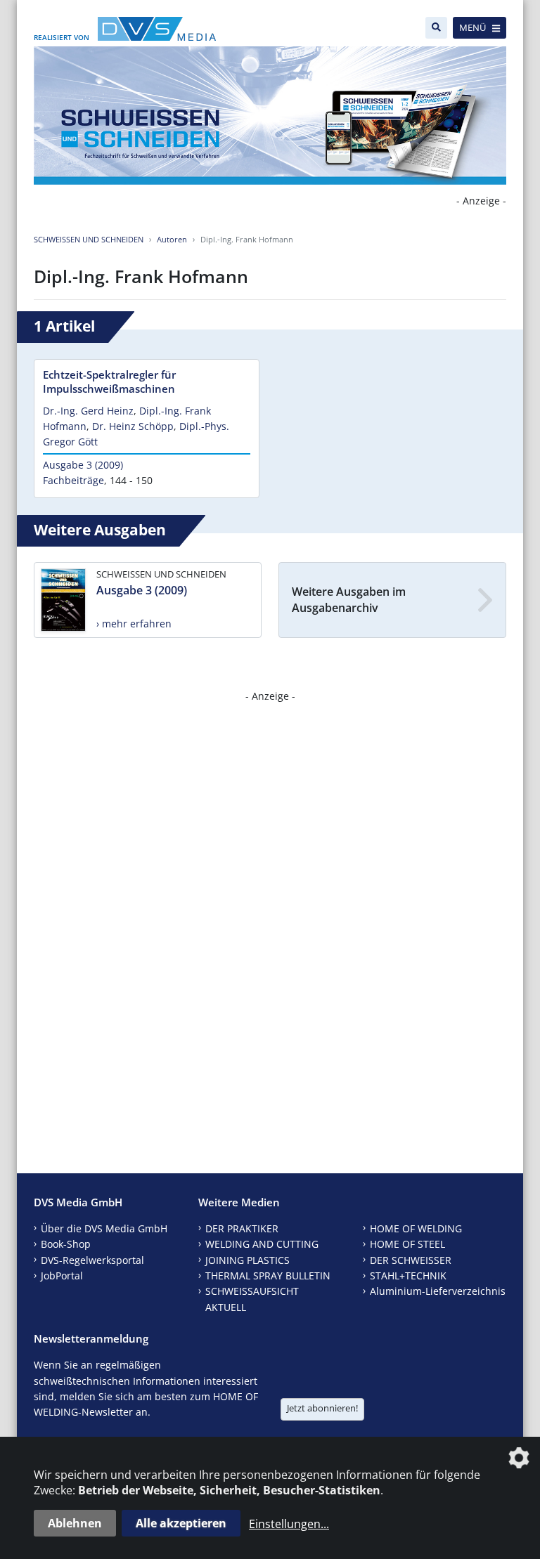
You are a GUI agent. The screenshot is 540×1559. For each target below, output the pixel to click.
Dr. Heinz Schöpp (133, 426)
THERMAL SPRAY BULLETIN (267, 1275)
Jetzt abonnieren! (322, 1408)
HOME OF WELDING (416, 1228)
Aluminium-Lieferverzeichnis (438, 1291)
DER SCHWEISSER (410, 1260)
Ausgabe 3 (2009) (83, 464)
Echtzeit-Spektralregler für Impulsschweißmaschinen (109, 381)
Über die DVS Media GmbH (104, 1228)
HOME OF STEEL (407, 1244)
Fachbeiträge (73, 480)
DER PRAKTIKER (241, 1228)
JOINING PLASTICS (247, 1260)
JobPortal (62, 1275)
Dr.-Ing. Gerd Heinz (88, 410)
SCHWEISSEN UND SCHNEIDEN (88, 239)
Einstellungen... (289, 1524)
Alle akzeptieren (181, 1523)
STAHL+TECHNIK (408, 1275)
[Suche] (436, 28)
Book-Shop (66, 1244)
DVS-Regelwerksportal (92, 1260)
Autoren (172, 239)
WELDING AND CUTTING (262, 1244)
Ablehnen (75, 1523)
